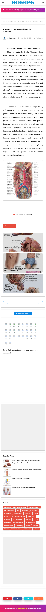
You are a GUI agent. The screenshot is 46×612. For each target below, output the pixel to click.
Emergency (34, 510)
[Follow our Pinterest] (7, 598)
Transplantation (16, 529)
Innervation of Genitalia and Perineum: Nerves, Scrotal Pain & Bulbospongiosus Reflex (22, 290)
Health (36, 513)
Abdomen (39, 38)
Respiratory (19, 526)
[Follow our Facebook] (18, 598)
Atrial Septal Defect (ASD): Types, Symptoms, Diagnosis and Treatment (22, 249)
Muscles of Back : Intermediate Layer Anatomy (27, 470)
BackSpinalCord (34, 507)
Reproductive (8, 526)
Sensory (35, 526)
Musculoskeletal (18, 519)
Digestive (25, 510)
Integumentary (20, 516)
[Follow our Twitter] (28, 598)
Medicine (7, 519)
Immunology (8, 516)
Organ (36, 519)
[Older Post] (38, 303)
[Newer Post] (7, 303)
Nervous (28, 519)
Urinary (36, 529)
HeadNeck (28, 513)
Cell (18, 510)
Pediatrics (7, 523)
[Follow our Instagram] (38, 598)
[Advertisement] (23, 427)
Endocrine (7, 513)
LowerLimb (31, 516)
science (28, 526)
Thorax (6, 529)
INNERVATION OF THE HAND (21, 479)
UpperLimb (27, 529)
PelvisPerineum (18, 523)
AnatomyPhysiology (19, 507)
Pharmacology (30, 523)
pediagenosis (22, 609)
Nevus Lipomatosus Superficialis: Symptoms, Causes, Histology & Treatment (22, 269)
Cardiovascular (9, 510)
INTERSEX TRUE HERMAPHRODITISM (24, 488)
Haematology (17, 513)
